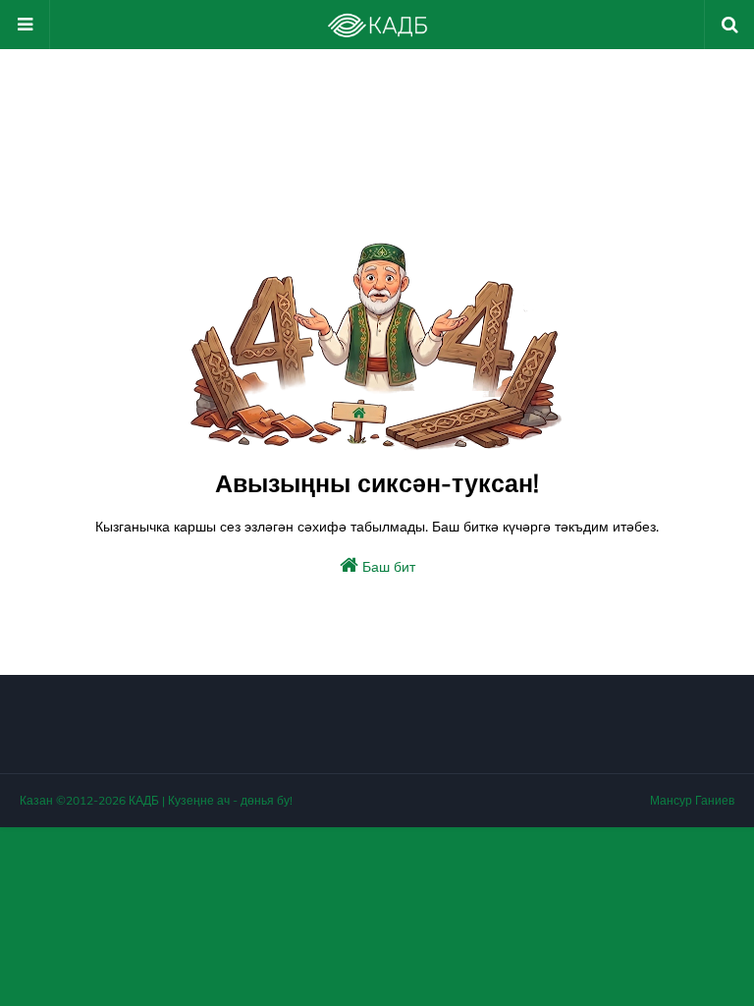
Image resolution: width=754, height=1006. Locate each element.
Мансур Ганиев (692, 800)
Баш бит (386, 567)
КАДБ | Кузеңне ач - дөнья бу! (211, 800)
